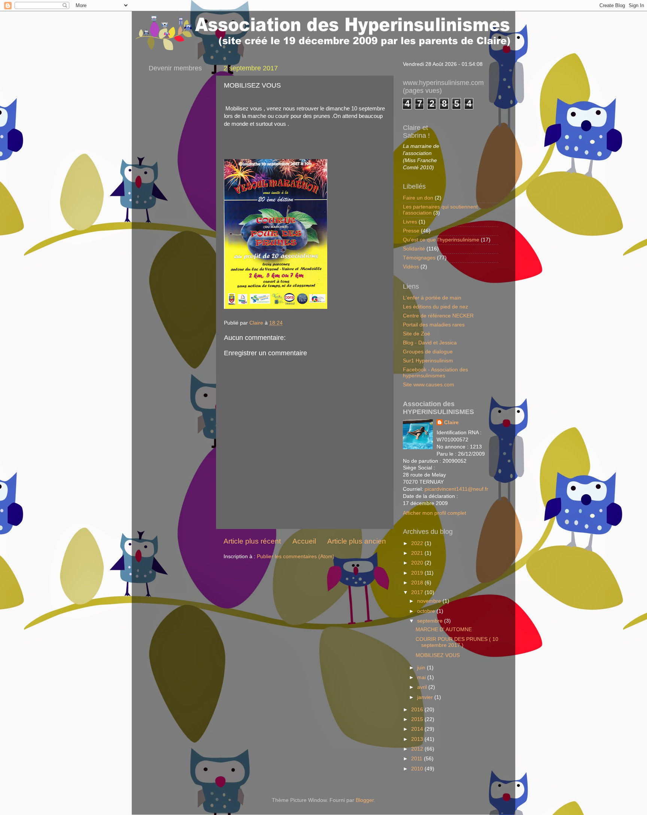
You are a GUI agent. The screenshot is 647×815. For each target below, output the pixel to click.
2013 (418, 739)
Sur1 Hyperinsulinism (428, 361)
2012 (418, 749)
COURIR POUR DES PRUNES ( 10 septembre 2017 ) (457, 642)
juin (422, 667)
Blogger (365, 800)
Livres (410, 222)
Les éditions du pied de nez (435, 307)
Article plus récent (252, 541)
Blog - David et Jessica (430, 343)
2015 (418, 719)
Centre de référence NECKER (438, 316)
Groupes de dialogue (428, 352)
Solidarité (414, 249)
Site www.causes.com (428, 384)
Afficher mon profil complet (434, 513)
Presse (411, 231)
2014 (418, 729)
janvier (425, 697)
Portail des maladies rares (434, 325)
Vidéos (411, 267)
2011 (417, 758)
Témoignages (419, 258)
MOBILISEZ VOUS (438, 655)
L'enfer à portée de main (432, 298)
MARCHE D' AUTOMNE (444, 629)
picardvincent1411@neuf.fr (456, 489)
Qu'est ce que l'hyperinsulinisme (441, 240)
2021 (418, 553)
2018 (418, 583)
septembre (430, 621)
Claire (451, 422)
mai (422, 677)
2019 (418, 573)
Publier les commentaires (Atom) (295, 556)
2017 (418, 592)
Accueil (304, 541)
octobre (427, 611)
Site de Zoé (416, 334)
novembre (430, 601)
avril (422, 687)
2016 (418, 709)
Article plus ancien (356, 541)
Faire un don (418, 198)
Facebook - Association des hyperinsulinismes (435, 372)
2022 (418, 543)
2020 (418, 563)
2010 (418, 769)
